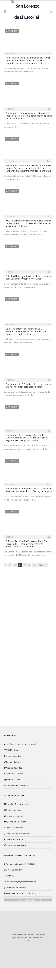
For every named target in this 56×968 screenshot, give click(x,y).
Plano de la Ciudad (14, 773)
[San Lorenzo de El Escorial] (28, 11)
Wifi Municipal (12, 750)
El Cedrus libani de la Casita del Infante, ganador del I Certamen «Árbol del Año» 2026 (29, 277)
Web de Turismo (13, 779)
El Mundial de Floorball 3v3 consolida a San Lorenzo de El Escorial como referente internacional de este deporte (26, 544)
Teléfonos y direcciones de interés (21, 744)
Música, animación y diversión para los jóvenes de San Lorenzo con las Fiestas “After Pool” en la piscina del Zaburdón (28, 223)
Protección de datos (14, 816)
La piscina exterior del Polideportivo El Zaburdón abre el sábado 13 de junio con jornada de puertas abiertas (26, 331)
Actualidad (11, 31)
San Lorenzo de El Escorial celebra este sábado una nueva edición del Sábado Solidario (29, 385)
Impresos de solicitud (16, 845)
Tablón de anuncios (14, 839)
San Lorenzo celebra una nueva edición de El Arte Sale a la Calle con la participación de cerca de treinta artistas (29, 116)
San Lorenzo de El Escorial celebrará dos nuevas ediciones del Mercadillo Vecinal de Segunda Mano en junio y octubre (26, 438)
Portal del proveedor (15, 827)
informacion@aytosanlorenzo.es (21, 881)
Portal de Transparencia (17, 804)
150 (40, 564)
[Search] (51, 11)
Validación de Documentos (17, 833)
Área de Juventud (13, 756)
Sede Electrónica (13, 810)
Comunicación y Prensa (17, 785)
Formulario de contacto (16, 887)
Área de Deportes (14, 767)
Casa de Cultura (13, 762)
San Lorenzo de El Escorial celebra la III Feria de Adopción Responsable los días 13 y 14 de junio (29, 490)
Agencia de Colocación (16, 821)
